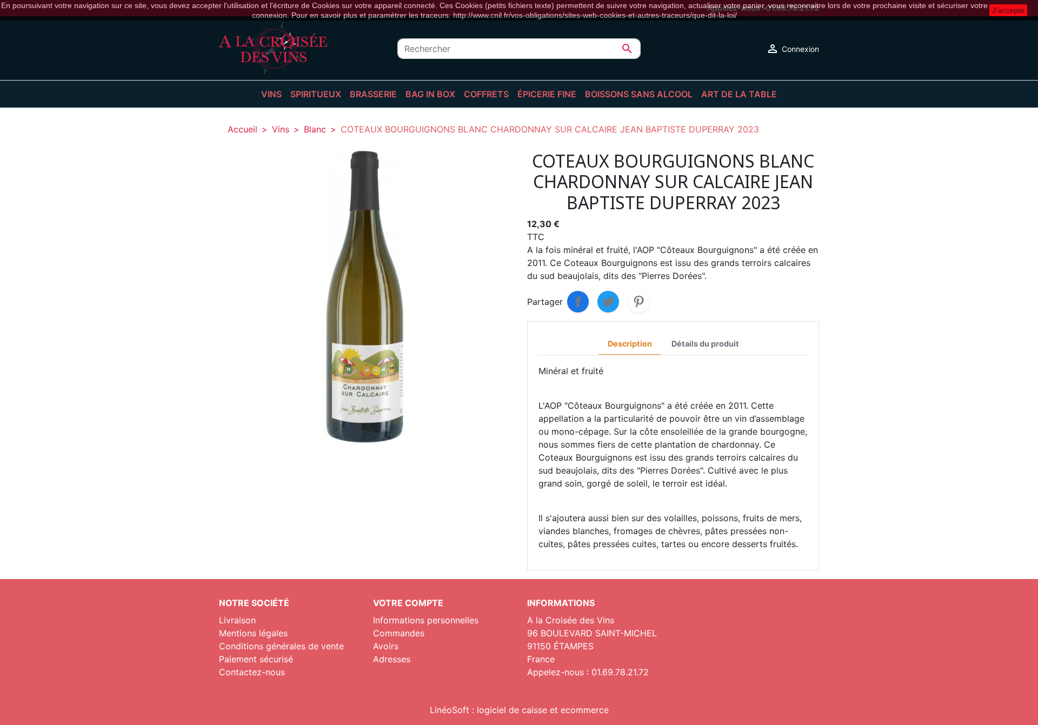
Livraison (237, 620)
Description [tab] (630, 343)
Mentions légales (253, 633)
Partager (578, 301)
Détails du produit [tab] (705, 343)
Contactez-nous (252, 672)
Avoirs (385, 646)
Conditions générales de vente (281, 646)
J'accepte (1008, 10)
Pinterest (638, 301)
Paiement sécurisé (256, 659)
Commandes (398, 633)
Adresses (391, 659)
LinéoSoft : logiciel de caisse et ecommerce (519, 709)
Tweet (608, 301)
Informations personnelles (425, 620)
